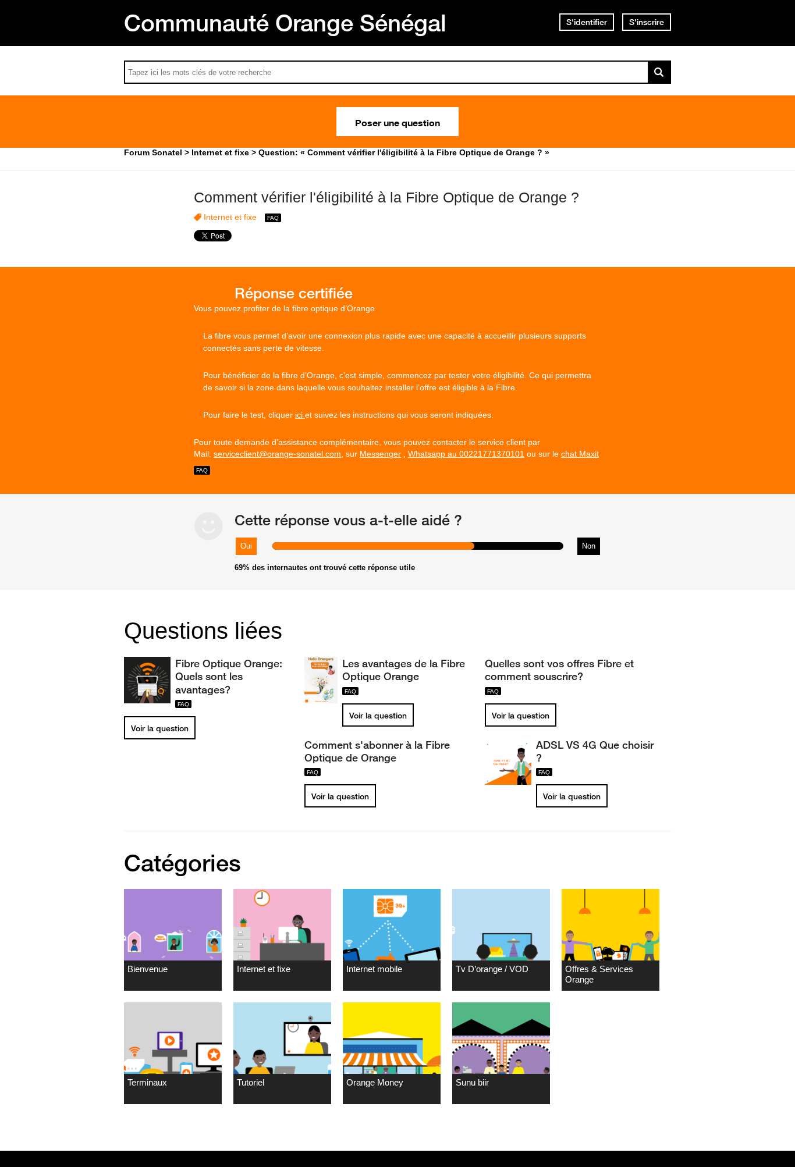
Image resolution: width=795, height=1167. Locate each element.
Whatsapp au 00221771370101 (466, 453)
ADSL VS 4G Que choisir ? (595, 751)
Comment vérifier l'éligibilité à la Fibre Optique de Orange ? (386, 197)
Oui (246, 546)
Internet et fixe (230, 217)
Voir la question (160, 728)
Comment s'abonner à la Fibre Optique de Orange (377, 751)
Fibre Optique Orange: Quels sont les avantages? (228, 676)
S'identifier (586, 22)
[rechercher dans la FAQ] (659, 72)
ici (300, 414)
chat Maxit (580, 453)
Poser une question (397, 121)
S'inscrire (646, 22)
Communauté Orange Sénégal (285, 22)
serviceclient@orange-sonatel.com (277, 453)
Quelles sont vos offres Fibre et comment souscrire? (559, 669)
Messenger (380, 453)
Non (588, 546)
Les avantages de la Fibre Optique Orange (403, 669)
